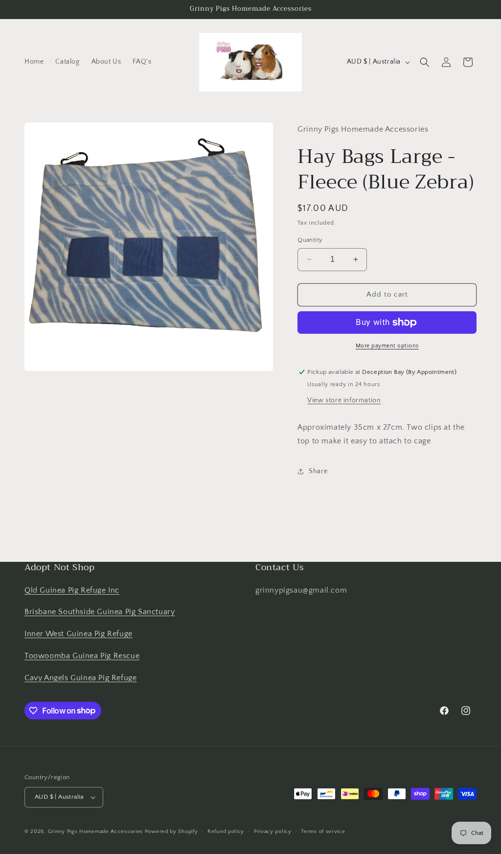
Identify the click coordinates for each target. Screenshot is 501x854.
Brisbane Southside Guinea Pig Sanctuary (99, 611)
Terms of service (323, 831)
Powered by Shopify (171, 831)
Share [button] (318, 471)
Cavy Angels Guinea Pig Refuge (80, 677)
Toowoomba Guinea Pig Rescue (81, 655)
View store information (344, 400)
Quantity (309, 239)
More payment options (387, 346)
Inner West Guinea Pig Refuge (78, 633)
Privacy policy (273, 831)
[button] (424, 62)
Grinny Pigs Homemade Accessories (95, 831)
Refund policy (225, 831)
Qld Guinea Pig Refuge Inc (71, 590)
